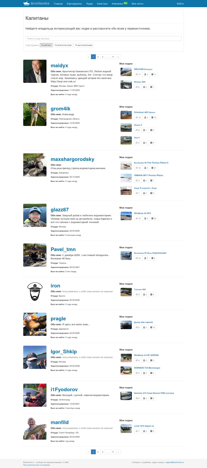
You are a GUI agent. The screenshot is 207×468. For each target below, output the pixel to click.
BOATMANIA (40, 3)
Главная (58, 3)
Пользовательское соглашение (36, 465)
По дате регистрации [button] (83, 45)
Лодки (89, 3)
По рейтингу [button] (46, 45)
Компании (119, 3)
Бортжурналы (74, 3)
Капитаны (102, 3)
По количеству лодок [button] (63, 45)
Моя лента (137, 3)
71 (113, 56)
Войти (180, 3)
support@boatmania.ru (174, 462)
